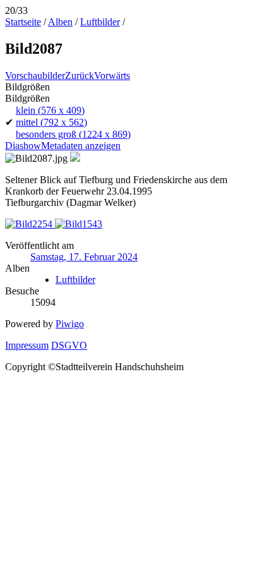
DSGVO (69, 345)
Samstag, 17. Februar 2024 (84, 256)
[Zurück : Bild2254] (30, 224)
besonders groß (73, 134)
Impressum (27, 345)
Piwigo (70, 323)
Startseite (23, 21)
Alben (60, 21)
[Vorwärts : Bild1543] (78, 224)
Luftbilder (100, 21)
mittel (51, 122)
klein (50, 110)
